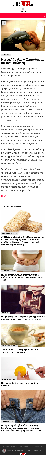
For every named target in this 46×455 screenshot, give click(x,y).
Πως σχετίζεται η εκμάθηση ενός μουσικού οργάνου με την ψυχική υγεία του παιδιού (22, 318)
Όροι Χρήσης (19, 451)
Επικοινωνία (8, 451)
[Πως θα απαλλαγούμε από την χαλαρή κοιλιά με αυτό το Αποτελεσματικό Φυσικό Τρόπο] (23, 261)
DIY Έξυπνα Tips (8, 379)
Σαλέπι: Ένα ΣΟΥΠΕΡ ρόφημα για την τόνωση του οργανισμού (19, 351)
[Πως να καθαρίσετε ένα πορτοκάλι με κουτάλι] (23, 368)
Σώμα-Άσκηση (8, 421)
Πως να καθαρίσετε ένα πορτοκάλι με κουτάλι (20, 384)
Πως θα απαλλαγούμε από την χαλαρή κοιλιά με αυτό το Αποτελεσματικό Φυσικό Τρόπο (22, 277)
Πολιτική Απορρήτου (34, 451)
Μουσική (5, 313)
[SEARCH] (43, 15)
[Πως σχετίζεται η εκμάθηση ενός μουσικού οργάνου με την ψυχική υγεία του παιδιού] (23, 299)
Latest (23, 11)
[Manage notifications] (4, 451)
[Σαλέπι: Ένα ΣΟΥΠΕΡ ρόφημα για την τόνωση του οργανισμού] (23, 335)
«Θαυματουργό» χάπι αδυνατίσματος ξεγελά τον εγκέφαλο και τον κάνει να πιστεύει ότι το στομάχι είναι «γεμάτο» (21, 428)
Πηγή (3, 196)
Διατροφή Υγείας (9, 271)
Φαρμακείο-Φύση (9, 233)
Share (4, 23)
